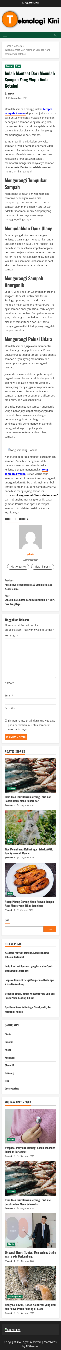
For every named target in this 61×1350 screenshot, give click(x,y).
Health (8, 1049)
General (9, 66)
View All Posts (43, 566)
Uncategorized (12, 1088)
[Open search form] (55, 35)
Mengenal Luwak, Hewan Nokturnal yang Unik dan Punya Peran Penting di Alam (30, 1307)
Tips (18, 66)
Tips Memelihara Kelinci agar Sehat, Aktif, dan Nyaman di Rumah (29, 851)
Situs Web (10, 708)
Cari (7, 920)
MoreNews (50, 1342)
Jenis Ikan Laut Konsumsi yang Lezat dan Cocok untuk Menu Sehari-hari (28, 799)
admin (11, 93)
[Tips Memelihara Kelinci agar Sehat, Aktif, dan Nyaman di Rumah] (30, 827)
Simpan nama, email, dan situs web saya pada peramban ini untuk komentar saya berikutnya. (31, 725)
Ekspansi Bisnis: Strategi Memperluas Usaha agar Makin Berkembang (30, 1254)
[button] (5, 35)
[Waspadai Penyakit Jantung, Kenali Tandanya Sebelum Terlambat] (30, 1126)
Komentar (12, 635)
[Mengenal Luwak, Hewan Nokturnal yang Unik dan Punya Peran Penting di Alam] (30, 1283)
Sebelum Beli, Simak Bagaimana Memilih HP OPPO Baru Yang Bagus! (30, 600)
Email (9, 695)
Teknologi (9, 1073)
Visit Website (18, 566)
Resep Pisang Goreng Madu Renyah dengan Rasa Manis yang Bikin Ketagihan (29, 904)
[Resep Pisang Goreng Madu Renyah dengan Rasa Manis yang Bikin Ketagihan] (30, 880)
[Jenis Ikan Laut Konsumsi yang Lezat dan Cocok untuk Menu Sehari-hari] (30, 775)
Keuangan (10, 1057)
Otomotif (9, 1065)
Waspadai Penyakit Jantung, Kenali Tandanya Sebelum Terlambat (30, 1150)
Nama (9, 683)
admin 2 (11, 805)
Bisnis (8, 1034)
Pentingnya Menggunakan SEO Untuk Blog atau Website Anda (28, 584)
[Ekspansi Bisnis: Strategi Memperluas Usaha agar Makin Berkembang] (30, 1230)
